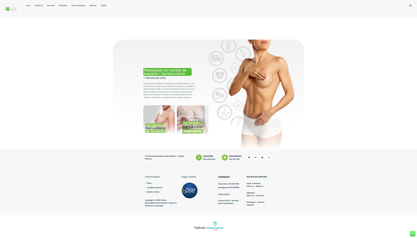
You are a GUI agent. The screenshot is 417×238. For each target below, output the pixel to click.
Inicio (28, 5)
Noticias (93, 5)
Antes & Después (78, 5)
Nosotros (39, 5)
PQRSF (103, 5)
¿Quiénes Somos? (154, 187)
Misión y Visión (153, 192)
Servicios (51, 5)
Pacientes (63, 5)
